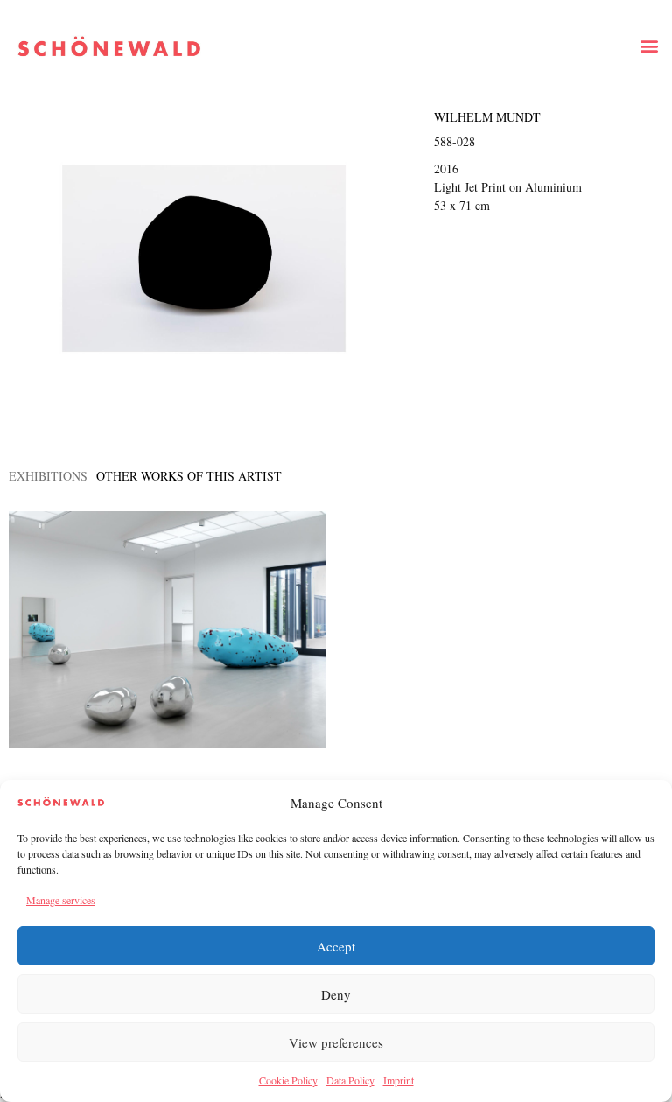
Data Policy (350, 1080)
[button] (648, 45)
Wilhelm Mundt (487, 117)
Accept (336, 946)
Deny (336, 994)
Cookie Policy (288, 1080)
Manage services (60, 900)
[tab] (48, 476)
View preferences (336, 1042)
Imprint (398, 1080)
